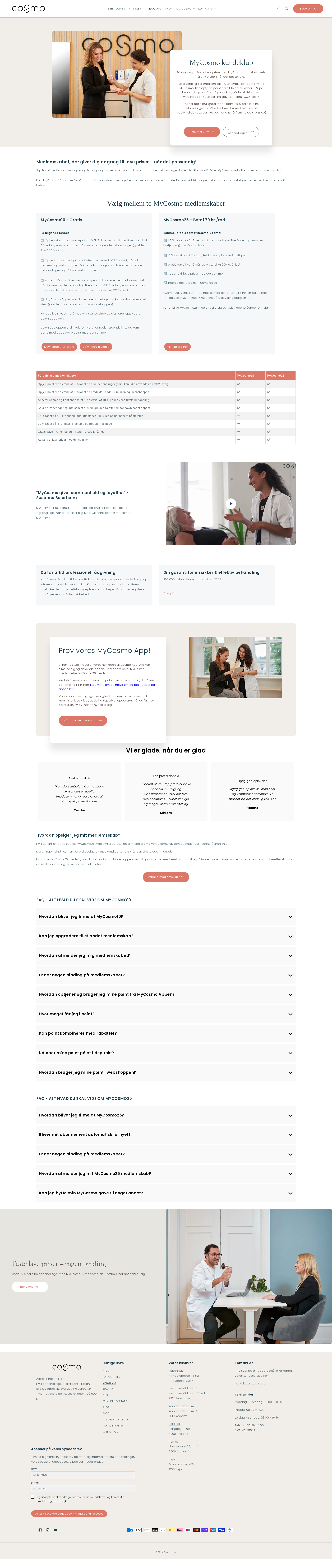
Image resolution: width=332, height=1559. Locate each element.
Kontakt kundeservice (250, 1383)
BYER (105, 1395)
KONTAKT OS (206, 8)
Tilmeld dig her (177, 347)
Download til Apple (96, 347)
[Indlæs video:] (231, 503)
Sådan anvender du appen (83, 720)
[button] (278, 8)
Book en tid (308, 9)
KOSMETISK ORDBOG (115, 1419)
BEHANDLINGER (117, 8)
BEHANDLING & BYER (115, 1401)
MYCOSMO (109, 1383)
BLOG (106, 1413)
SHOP (106, 1407)
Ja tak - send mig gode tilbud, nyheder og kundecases (69, 1513)
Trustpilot (170, 593)
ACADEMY (108, 1389)
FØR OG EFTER (111, 1377)
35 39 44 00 (255, 1425)
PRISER (137, 8)
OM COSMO (184, 8)
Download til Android (59, 347)
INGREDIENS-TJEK (113, 1425)
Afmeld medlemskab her (166, 877)
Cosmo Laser (170, 1552)
